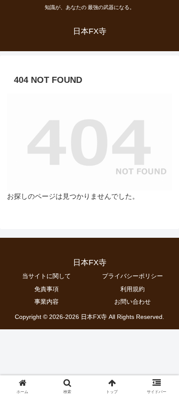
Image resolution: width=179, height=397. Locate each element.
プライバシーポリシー (132, 275)
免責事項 (46, 288)
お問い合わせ (132, 301)
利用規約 (132, 288)
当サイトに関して (46, 275)
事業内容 (46, 301)
